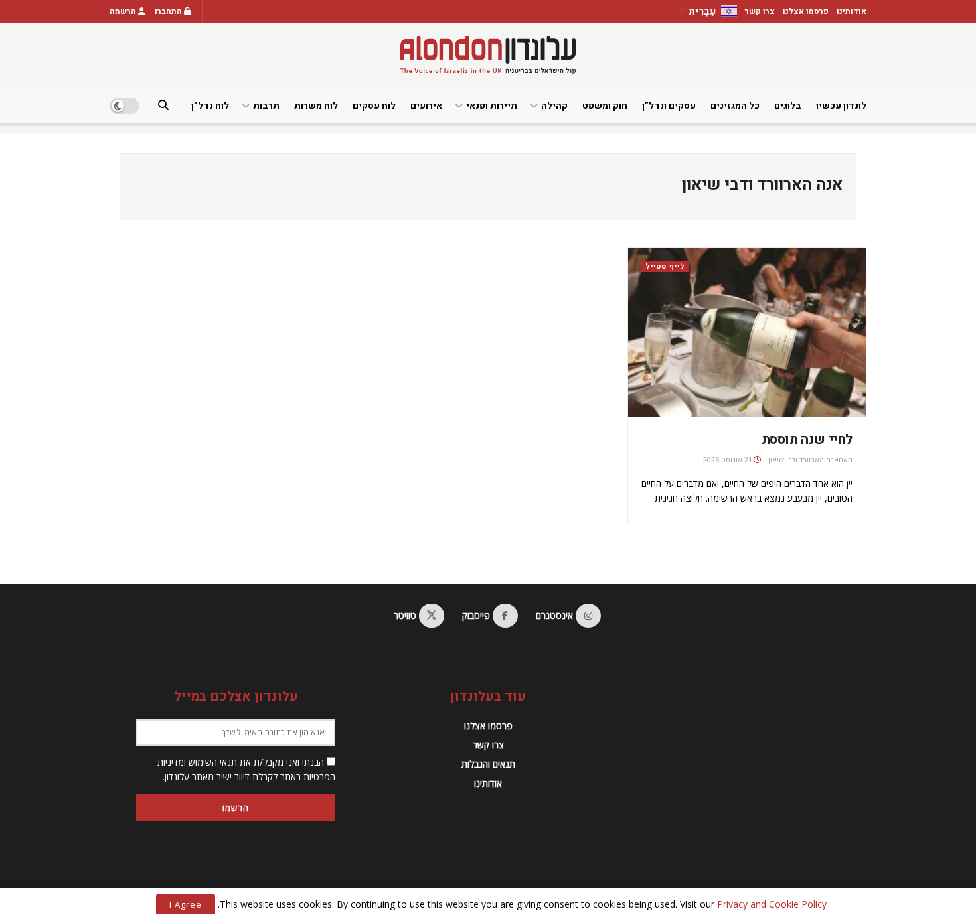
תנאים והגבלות (488, 764)
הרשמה (124, 11)
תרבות (266, 106)
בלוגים (787, 106)
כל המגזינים (735, 106)
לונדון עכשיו (841, 106)
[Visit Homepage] (488, 55)
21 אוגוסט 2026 (727, 459)
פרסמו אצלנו (806, 11)
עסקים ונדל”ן (669, 106)
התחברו (169, 11)
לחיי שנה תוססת (807, 439)
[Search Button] (163, 106)
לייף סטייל (665, 266)
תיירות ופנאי (491, 106)
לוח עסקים (374, 106)
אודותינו (851, 11)
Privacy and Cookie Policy (772, 904)
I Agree (185, 904)
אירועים (426, 106)
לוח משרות (316, 106)
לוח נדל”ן (210, 106)
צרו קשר (760, 11)
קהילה (554, 106)
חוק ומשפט (604, 106)
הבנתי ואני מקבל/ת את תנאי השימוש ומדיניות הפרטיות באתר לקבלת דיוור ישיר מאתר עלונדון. (246, 769)
